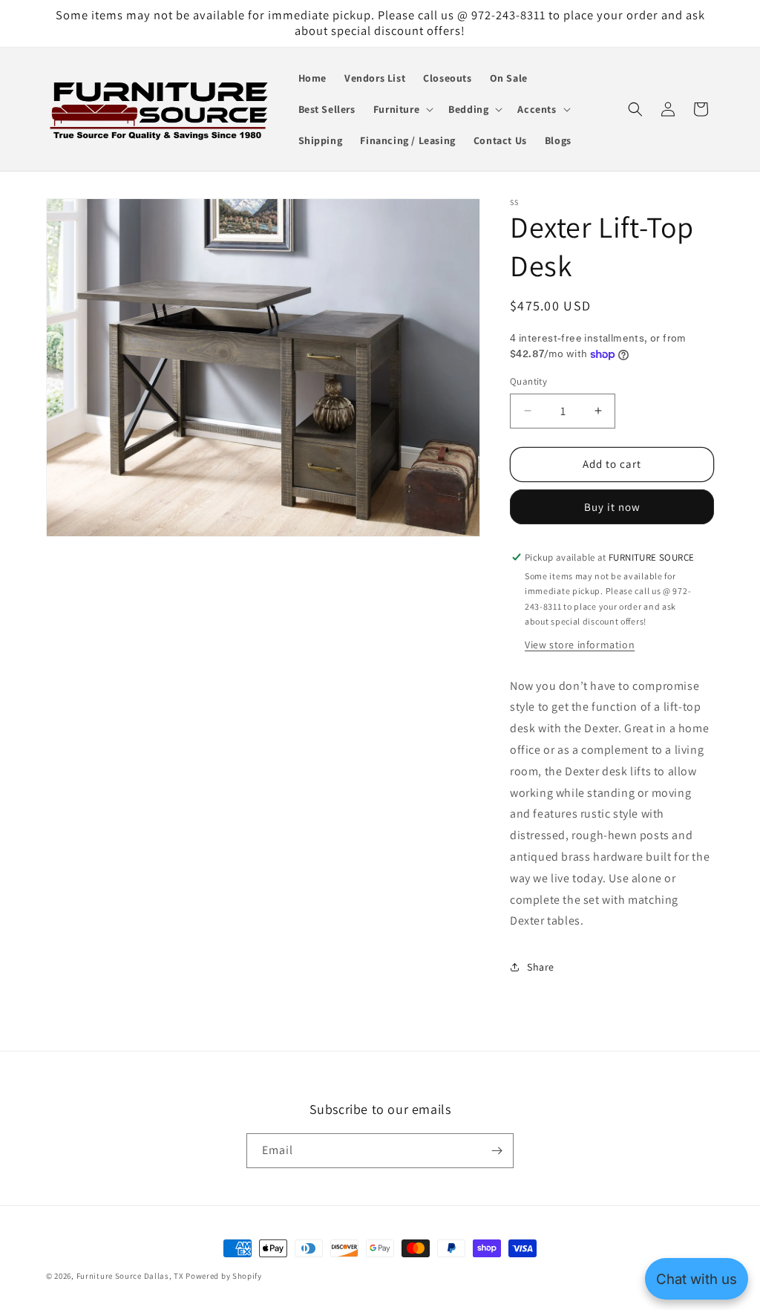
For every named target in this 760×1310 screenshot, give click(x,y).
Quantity (528, 381)
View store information (580, 644)
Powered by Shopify (224, 1276)
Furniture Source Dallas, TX (130, 1276)
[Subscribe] (496, 1150)
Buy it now (612, 507)
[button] (401, 109)
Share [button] (540, 967)
